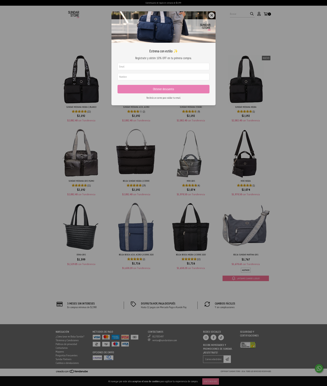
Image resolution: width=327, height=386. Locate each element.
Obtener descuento (163, 89)
